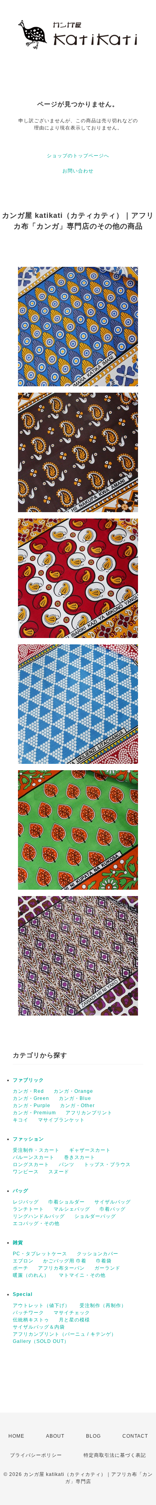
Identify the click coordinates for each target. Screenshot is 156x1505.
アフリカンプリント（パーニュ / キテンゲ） (64, 1334)
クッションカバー (97, 1253)
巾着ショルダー (66, 1202)
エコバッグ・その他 (36, 1223)
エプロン (23, 1261)
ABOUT (55, 1436)
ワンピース (26, 1171)
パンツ (66, 1164)
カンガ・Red (28, 1091)
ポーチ (20, 1268)
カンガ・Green (31, 1098)
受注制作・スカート (36, 1150)
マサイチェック (72, 1312)
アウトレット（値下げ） (41, 1305)
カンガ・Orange (73, 1091)
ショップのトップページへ (78, 156)
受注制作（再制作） (103, 1305)
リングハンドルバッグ (39, 1216)
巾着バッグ (113, 1209)
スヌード (58, 1171)
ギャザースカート (90, 1150)
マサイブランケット (61, 1120)
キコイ (20, 1120)
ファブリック (28, 1080)
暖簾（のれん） (31, 1275)
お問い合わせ (78, 171)
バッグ (20, 1191)
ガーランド (107, 1268)
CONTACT (135, 1436)
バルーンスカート (33, 1157)
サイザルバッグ (112, 1202)
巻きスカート (79, 1157)
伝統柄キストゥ (31, 1320)
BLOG (93, 1436)
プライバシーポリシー (36, 1455)
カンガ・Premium (34, 1113)
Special (22, 1294)
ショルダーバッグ (95, 1216)
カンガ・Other (77, 1105)
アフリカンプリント (89, 1113)
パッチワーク (28, 1312)
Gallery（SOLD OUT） (41, 1341)
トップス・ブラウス (107, 1164)
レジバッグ (26, 1202)
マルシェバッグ (72, 1209)
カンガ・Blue (75, 1098)
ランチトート (28, 1209)
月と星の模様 (74, 1320)
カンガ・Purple (31, 1105)
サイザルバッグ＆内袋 (39, 1327)
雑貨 (18, 1242)
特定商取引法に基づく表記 (115, 1455)
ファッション (28, 1139)
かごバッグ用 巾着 (64, 1261)
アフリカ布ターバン (61, 1268)
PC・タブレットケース (40, 1253)
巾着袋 (104, 1261)
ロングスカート (31, 1164)
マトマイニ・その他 (82, 1275)
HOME (16, 1436)
